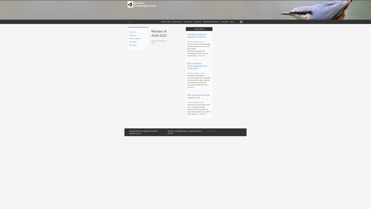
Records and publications (211, 22)
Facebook (241, 22)
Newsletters (133, 45)
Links (231, 22)
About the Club (166, 22)
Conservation (188, 22)
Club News (132, 32)
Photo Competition (135, 38)
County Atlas (197, 22)
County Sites (224, 22)
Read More (201, 56)
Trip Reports (133, 42)
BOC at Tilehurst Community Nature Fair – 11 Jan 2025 (198, 66)
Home (130, 22)
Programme (133, 35)
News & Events (177, 22)
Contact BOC (210, 131)
